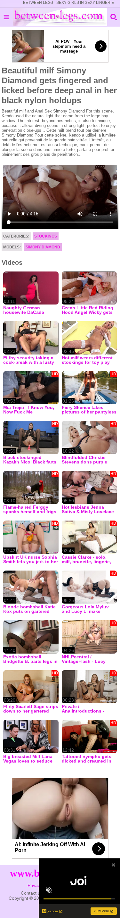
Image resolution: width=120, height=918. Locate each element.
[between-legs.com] (60, 17)
